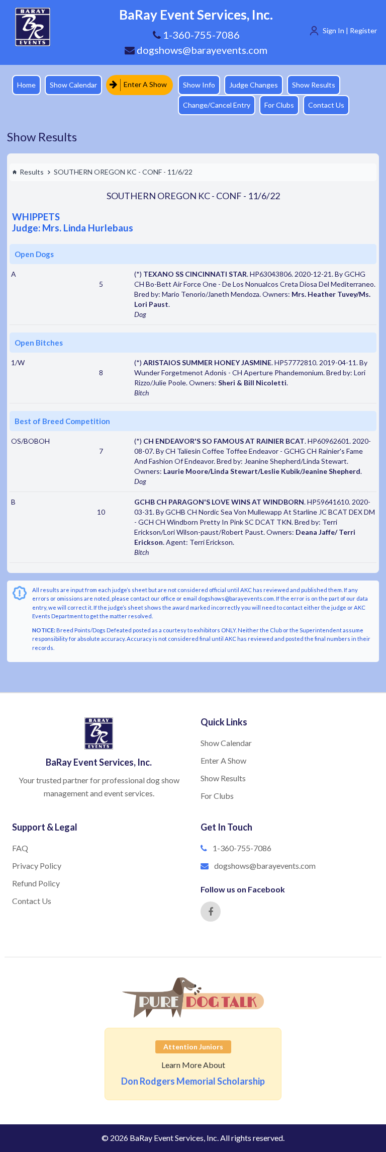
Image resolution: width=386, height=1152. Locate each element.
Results (32, 172)
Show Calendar (73, 84)
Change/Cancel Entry (216, 105)
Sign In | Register (350, 30)
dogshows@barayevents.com (201, 50)
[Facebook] (211, 911)
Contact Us (326, 105)
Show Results (313, 84)
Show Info (199, 84)
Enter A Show (144, 84)
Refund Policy (36, 883)
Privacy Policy (36, 865)
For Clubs (279, 105)
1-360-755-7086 (242, 848)
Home (26, 84)
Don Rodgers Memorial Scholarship (193, 1081)
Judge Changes (253, 84)
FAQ (20, 848)
